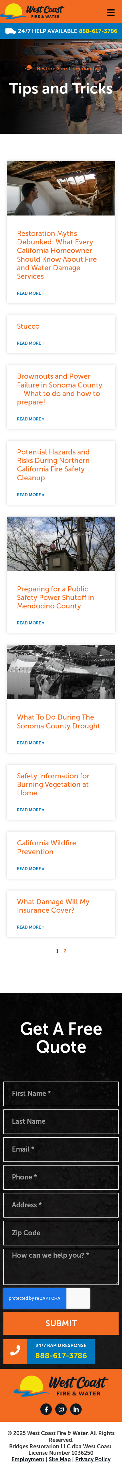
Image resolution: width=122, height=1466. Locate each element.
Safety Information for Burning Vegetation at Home (53, 784)
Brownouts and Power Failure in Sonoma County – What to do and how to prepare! (59, 389)
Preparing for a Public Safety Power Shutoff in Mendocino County (55, 597)
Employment (28, 1459)
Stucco (28, 326)
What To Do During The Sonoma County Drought (58, 721)
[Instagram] (61, 1409)
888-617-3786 (98, 31)
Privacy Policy (92, 1459)
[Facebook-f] (46, 1409)
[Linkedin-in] (76, 1409)
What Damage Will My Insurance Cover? (53, 905)
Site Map (60, 1459)
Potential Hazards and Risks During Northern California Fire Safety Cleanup (53, 465)
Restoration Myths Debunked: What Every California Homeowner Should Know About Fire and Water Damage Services (57, 254)
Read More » (30, 293)
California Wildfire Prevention (46, 847)
